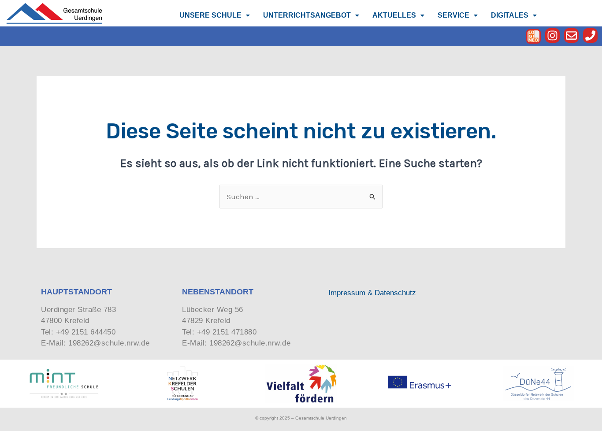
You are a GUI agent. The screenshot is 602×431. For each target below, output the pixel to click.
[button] (214, 15)
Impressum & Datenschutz (372, 293)
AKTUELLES (394, 15)
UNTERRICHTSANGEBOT (307, 15)
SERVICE (453, 15)
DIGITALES (509, 15)
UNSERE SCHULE (210, 15)
